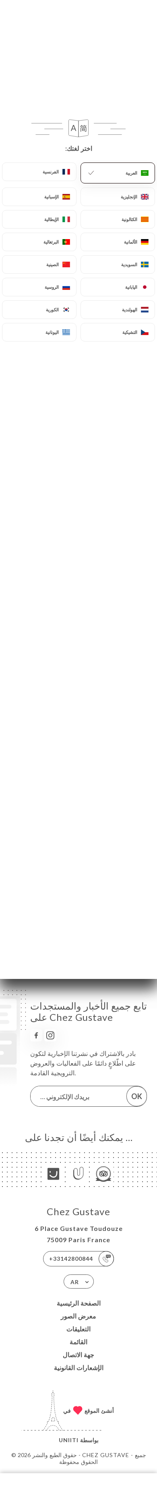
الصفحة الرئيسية (79, 1303)
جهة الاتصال (78, 1354)
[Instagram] (50, 1035)
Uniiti (68, 1440)
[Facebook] (36, 1035)
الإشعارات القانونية (78, 1367)
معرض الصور (78, 1316)
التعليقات (78, 1329)
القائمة (78, 1341)
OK (136, 1096)
